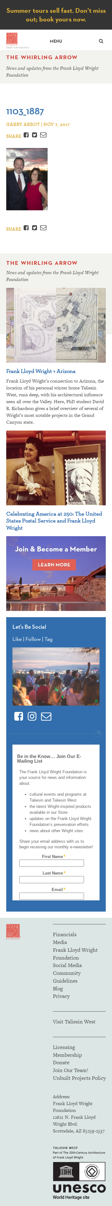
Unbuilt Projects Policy (79, 1078)
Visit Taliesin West (74, 1021)
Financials (65, 934)
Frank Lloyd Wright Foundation (75, 953)
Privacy (61, 996)
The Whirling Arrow (42, 57)
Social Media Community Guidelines (67, 972)
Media (60, 942)
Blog (58, 988)
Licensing (64, 1047)
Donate (61, 1062)
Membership (67, 1055)
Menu (56, 41)
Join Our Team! (70, 1070)
